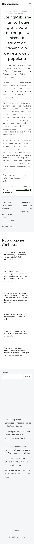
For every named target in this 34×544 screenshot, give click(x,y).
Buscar (5, 373)
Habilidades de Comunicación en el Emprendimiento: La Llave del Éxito (18, 473)
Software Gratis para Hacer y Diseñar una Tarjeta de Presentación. (17, 74)
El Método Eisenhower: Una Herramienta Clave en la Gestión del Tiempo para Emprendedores (18, 450)
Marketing (12, 13)
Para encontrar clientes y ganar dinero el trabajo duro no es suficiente (16, 333)
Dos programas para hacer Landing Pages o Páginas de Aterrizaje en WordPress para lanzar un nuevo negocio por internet (16, 297)
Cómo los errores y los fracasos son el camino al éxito (14, 317)
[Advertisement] (17, 398)
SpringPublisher (15, 143)
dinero (8, 11)
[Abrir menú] (30, 4)
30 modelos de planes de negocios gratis (26, 207)
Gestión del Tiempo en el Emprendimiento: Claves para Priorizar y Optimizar (16, 462)
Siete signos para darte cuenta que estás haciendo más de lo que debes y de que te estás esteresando (8, 214)
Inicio (17, 531)
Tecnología (21, 13)
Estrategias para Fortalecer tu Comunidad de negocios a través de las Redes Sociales (18, 423)
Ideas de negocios (20, 11)
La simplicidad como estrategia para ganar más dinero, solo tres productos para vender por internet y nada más (15, 276)
